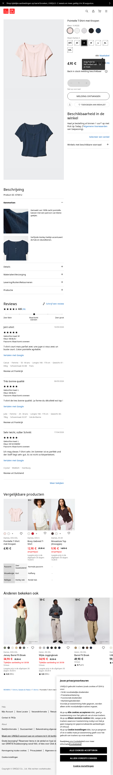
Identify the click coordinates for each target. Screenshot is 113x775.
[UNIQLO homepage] (9, 11)
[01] (77, 30)
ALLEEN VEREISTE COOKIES (83, 758)
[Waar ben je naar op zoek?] (87, 11)
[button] (16, 221)
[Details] (106, 71)
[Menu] (106, 11)
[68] (98, 30)
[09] (91, 30)
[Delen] (69, 104)
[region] (83, 725)
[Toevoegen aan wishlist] (21, 533)
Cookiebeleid (75, 744)
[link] (59, 3)
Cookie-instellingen (83, 766)
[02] (84, 30)
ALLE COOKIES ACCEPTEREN (83, 750)
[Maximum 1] (86, 83)
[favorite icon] (32, 648)
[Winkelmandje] (100, 11)
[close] (3, 3)
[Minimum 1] (71, 83)
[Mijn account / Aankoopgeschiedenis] (93, 11)
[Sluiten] (100, 64)
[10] (70, 30)
